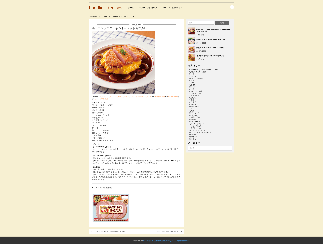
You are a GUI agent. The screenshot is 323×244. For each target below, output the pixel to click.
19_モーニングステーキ (136, 97)
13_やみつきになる (195, 126)
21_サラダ (192, 102)
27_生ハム (192, 76)
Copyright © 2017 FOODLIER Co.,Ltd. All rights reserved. (166, 241)
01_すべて (98, 17)
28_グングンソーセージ (197, 130)
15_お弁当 (192, 85)
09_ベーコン (193, 115)
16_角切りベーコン (195, 128)
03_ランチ (111, 97)
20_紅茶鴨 (192, 135)
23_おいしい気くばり (196, 78)
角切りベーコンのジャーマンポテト (210, 47)
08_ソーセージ (194, 113)
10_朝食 (191, 83)
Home (92, 17)
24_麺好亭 (192, 119)
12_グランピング (194, 96)
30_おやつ (192, 104)
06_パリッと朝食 (194, 122)
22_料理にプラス (194, 117)
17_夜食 (124, 97)
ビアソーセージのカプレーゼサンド (210, 56)
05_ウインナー (194, 106)
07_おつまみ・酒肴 (195, 91)
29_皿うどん (193, 137)
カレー (97, 99)
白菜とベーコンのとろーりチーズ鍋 (210, 39)
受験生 (102, 99)
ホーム (131, 7)
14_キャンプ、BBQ (195, 94)
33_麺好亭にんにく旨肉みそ (198, 72)
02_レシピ (148, 97)
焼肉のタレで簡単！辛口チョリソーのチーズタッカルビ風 (214, 30)
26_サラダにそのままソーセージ (200, 132)
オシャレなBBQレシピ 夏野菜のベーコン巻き (109, 231)
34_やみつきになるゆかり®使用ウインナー (203, 70)
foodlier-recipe (173, 97)
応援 (106, 99)
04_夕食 (118, 97)
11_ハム (191, 109)
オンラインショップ (148, 7)
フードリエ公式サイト (172, 7)
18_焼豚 (191, 111)
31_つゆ (191, 74)
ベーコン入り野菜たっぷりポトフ (168, 231)
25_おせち (192, 98)
